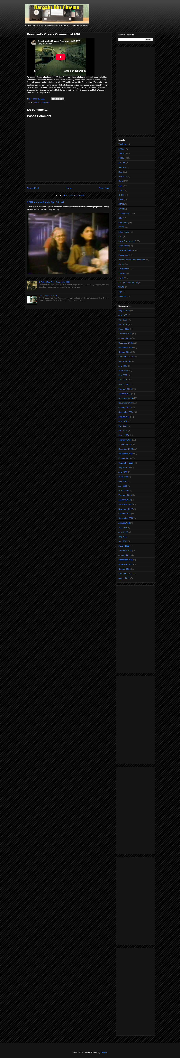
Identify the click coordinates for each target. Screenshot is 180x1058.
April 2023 (122, 486)
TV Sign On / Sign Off (128, 283)
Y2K (120, 292)
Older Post (104, 188)
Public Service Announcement (131, 259)
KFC (120, 236)
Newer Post (33, 188)
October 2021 (124, 569)
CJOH (121, 204)
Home (69, 188)
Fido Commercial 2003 (48, 296)
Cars (120, 181)
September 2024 (125, 412)
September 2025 (125, 357)
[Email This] (52, 98)
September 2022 (125, 518)
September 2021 (125, 573)
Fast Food (123, 222)
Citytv (120, 199)
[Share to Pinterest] (63, 98)
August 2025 (124, 361)
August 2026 (124, 310)
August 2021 (124, 578)
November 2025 (125, 347)
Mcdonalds (123, 255)
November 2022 (125, 509)
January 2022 (124, 555)
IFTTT (121, 227)
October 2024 (124, 407)
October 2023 (124, 458)
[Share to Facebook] (60, 98)
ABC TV (121, 163)
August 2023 (124, 467)
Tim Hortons (123, 269)
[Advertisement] (135, 90)
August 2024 (124, 417)
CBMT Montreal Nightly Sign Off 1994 (45, 202)
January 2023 (124, 500)
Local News (123, 246)
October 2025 (124, 352)
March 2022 (123, 546)
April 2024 (122, 430)
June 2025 (123, 370)
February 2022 (125, 550)
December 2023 (125, 449)
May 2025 (122, 375)
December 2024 (125, 398)
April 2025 (122, 380)
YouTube (122, 144)
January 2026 (124, 338)
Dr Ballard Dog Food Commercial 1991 (54, 282)
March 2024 (123, 435)
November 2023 (125, 453)
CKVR (121, 209)
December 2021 (125, 560)
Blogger (104, 1052)
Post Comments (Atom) (74, 195)
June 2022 (123, 532)
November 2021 (125, 564)
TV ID (120, 278)
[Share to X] (57, 98)
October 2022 (124, 513)
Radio (121, 264)
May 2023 (122, 481)
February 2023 (125, 495)
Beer (120, 172)
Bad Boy (122, 167)
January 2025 (124, 394)
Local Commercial (126, 241)
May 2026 (122, 320)
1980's (121, 149)
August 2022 (124, 523)
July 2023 (122, 472)
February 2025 (125, 389)
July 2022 (122, 527)
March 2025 (123, 384)
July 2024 (122, 421)
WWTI (121, 287)
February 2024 (125, 440)
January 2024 (124, 444)
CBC (120, 186)
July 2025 (122, 366)
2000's (36, 103)
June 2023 (123, 477)
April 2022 (122, 541)
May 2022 (122, 536)
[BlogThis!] (55, 98)
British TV (122, 176)
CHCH (121, 190)
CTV (120, 218)
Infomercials (123, 232)
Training (122, 273)
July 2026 (122, 315)
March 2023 (123, 490)
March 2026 (123, 329)
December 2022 (125, 504)
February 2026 (125, 333)
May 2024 (122, 426)
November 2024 (125, 403)
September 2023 (125, 463)
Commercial (45, 103)
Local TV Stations (126, 250)
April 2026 (122, 324)
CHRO (121, 195)
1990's (121, 153)
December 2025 (125, 343)
